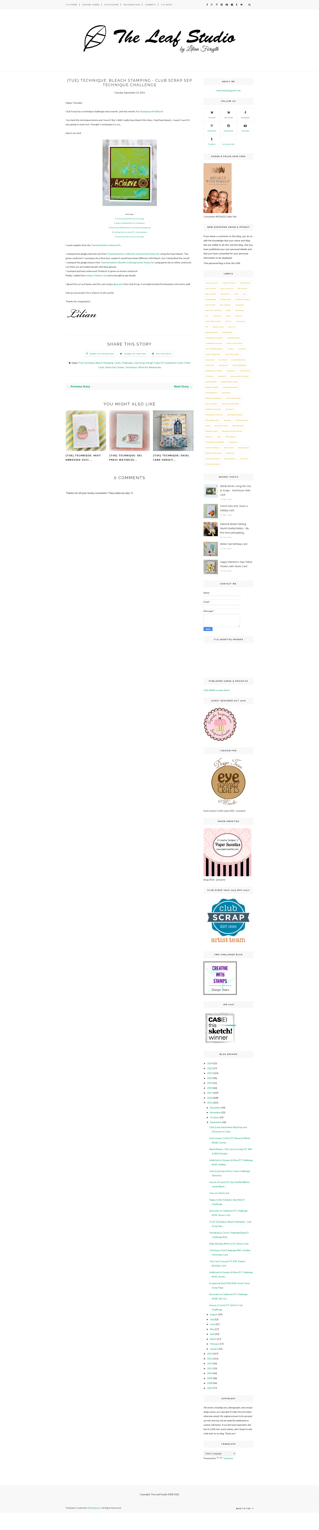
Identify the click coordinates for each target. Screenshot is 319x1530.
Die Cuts (231, 327)
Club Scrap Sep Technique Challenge (130, 219)
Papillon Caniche (230, 387)
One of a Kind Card (219, 1193)
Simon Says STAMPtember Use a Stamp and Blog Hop (130, 228)
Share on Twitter (135, 354)
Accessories (210, 299)
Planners (226, 393)
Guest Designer (238, 360)
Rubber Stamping (213, 409)
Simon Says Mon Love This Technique (130, 237)
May (212, 1329)
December (215, 1107)
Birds (228, 310)
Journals (230, 371)
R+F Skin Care (228, 144)
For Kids (242, 349)
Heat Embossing (239, 365)
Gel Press (223, 360)
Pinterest (212, 131)
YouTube (245, 131)
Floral (231, 349)
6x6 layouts (210, 288)
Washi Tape (228, 448)
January (214, 1348)
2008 (210, 1383)
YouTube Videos (212, 459)
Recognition (132, 4)
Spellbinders (238, 426)
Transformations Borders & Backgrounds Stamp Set (127, 262)
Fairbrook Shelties (213, 343)
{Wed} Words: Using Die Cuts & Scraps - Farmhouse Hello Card (235, 490)
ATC (244, 294)
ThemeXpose (94, 1507)
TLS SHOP (211, 118)
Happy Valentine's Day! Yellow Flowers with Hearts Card (236, 564)
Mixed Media (210, 382)
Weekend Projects (213, 453)
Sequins (227, 420)
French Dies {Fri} (212, 354)
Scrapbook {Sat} (212, 420)
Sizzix (207, 426)
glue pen (118, 284)
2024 (210, 1063)
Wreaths (230, 453)
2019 (210, 1082)
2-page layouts (228, 283)
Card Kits (217, 316)
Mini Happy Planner (239, 376)
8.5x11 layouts (226, 288)
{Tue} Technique (86, 362)
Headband (223, 365)
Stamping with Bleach (151, 111)
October (214, 1117)
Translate (228, 1458)
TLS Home (71, 4)
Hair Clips (209, 365)
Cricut (228, 321)
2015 (210, 1102)
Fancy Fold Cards (234, 343)
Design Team (153, 362)
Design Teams (91, 4)
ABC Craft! (225, 294)
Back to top (243, 1508)
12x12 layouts (211, 283)
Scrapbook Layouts (214, 415)
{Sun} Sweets (229, 459)
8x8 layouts (210, 294)
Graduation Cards (174, 362)
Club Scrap (139, 362)
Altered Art (225, 299)
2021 (210, 1073)
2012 (210, 1363)
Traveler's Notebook (214, 442)
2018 (210, 1087)
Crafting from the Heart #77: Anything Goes (130, 232)
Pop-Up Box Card (233, 398)
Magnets (222, 376)
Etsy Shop (228, 118)
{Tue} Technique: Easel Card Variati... (171, 457)
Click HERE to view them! (217, 690)
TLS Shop (166, 4)
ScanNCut (229, 409)
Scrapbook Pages (234, 415)
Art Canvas (210, 305)
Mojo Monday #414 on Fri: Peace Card (228, 1243)
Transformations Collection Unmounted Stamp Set (133, 253)
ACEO (236, 294)
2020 (210, 1078)
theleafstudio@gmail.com (228, 90)
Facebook (245, 118)
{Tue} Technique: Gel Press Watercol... (125, 457)
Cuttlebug (240, 321)
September (216, 1122)
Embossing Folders (213, 338)
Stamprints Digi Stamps (232, 431)
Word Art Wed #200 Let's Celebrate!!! (130, 223)
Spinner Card (211, 431)
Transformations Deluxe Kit (105, 245)
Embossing (227, 332)
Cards (117, 362)
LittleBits (209, 376)
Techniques (131, 367)
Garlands (209, 360)
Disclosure (112, 4)
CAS (206, 316)
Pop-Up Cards (211, 404)
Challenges (127, 362)
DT (162, 362)
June (212, 1324)
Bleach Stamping (104, 362)
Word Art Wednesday (149, 367)
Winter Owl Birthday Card (233, 543)
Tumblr (211, 144)
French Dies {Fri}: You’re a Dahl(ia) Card (234, 508)
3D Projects (245, 283)
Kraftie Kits (245, 371)
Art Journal (225, 305)
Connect (150, 4)
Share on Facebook (102, 354)
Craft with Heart (213, 321)
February (214, 1343)
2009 (210, 1378)
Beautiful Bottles (213, 310)
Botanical (239, 310)
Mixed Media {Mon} (229, 382)
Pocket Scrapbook (213, 398)
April (212, 1334)
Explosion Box (233, 338)
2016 (210, 1097)
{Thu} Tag (244, 459)
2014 (210, 1353)
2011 (210, 1368)
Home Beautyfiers (213, 371)
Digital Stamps (211, 332)
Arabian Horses (242, 299)
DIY (206, 327)
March (213, 1339)
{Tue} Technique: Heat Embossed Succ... (83, 457)
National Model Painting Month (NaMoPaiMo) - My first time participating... (234, 528)
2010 (210, 1373)
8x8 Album (242, 288)
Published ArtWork (230, 404)
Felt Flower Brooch (214, 349)
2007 (210, 1388)
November (215, 1112)
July (212, 1319)
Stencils (209, 437)
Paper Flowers (211, 387)
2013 (210, 1358)
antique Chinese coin (96, 275)
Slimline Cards (221, 426)
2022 (210, 1068)
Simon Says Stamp (114, 367)
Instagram (228, 131)
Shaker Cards (241, 420)
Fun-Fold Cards (232, 354)
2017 (210, 1092)
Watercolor (243, 448)
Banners (240, 305)
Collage (238, 316)
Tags (219, 437)
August (214, 1314)
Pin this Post (164, 354)
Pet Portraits (211, 393)
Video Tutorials (212, 448)
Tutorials (233, 442)
